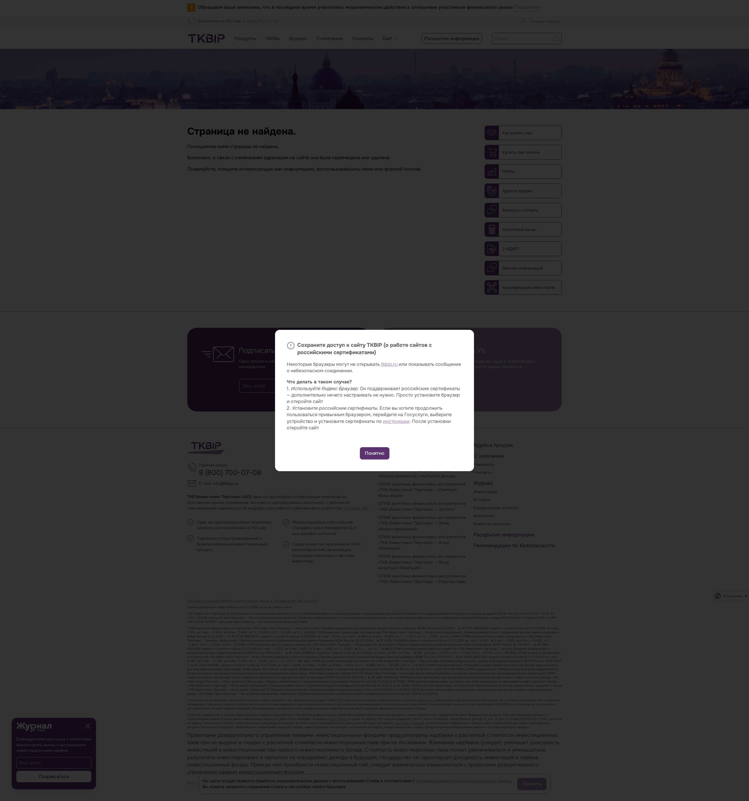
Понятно (374, 453)
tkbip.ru (389, 364)
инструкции (396, 421)
